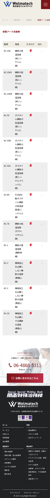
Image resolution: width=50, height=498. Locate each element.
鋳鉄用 (6, 470)
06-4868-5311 (27, 365)
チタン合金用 (33, 465)
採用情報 (6, 437)
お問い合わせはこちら (26, 378)
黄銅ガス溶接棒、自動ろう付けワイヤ (37, 452)
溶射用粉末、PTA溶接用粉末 (37, 473)
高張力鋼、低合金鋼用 (12, 455)
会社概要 (6, 441)
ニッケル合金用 (10, 466)
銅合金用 (7, 474)
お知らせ (6, 434)
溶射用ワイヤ (33, 479)
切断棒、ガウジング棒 (36, 468)
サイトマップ (15, 493)
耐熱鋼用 (7, 463)
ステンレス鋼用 (10, 459)
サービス (6, 430)
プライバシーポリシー (32, 493)
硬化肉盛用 (8, 451)
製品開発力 (32, 430)
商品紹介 (6, 446)
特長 (28, 425)
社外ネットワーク (34, 437)
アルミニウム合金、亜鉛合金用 (37, 459)
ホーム (5, 425)
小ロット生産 (33, 434)
